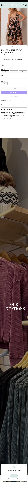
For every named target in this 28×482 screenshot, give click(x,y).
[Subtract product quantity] (2, 83)
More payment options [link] (14, 96)
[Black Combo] (2, 65)
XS (5, 71)
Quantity (3, 81)
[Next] (24, 1)
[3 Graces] (14, 5)
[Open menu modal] (2, 5)
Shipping (3, 100)
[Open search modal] (23, 5)
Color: (6, 63)
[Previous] (3, 1)
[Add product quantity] (6, 83)
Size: (3, 69)
